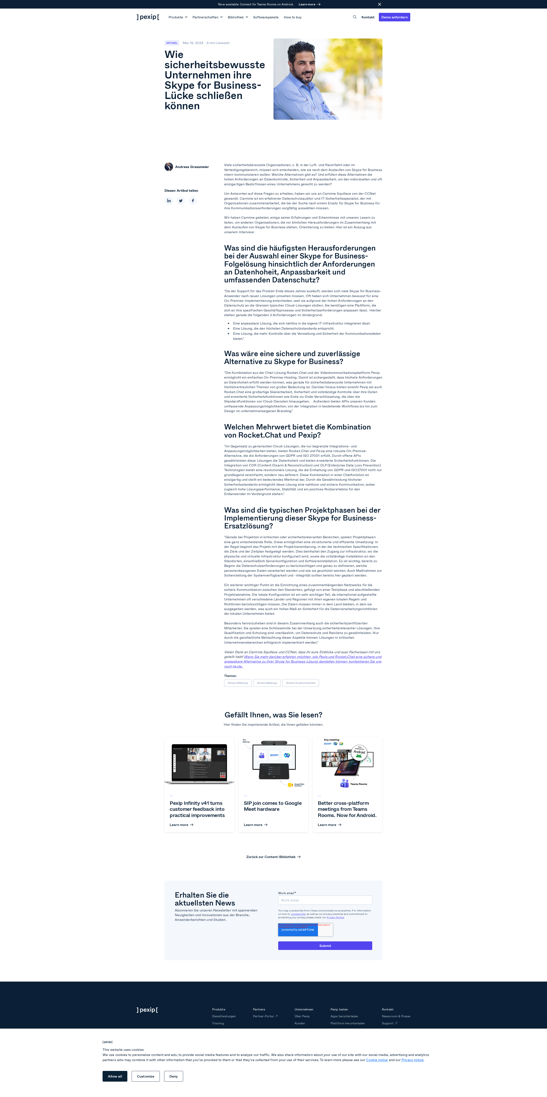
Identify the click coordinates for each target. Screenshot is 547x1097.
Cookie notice (377, 1059)
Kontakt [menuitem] (387, 1009)
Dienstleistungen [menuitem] (224, 1016)
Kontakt (368, 17)
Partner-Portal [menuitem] (263, 1016)
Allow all (115, 1076)
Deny (173, 1076)
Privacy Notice (335, 917)
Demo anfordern (394, 17)
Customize (145, 1076)
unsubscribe (298, 914)
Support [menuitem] (387, 1023)
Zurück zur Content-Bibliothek (271, 856)
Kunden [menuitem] (300, 1023)
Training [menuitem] (218, 1023)
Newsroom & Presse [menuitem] (396, 1016)
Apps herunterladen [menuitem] (344, 1016)
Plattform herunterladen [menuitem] (348, 1023)
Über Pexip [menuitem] (302, 1016)
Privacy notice (412, 1059)
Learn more (307, 4)
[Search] (354, 17)
